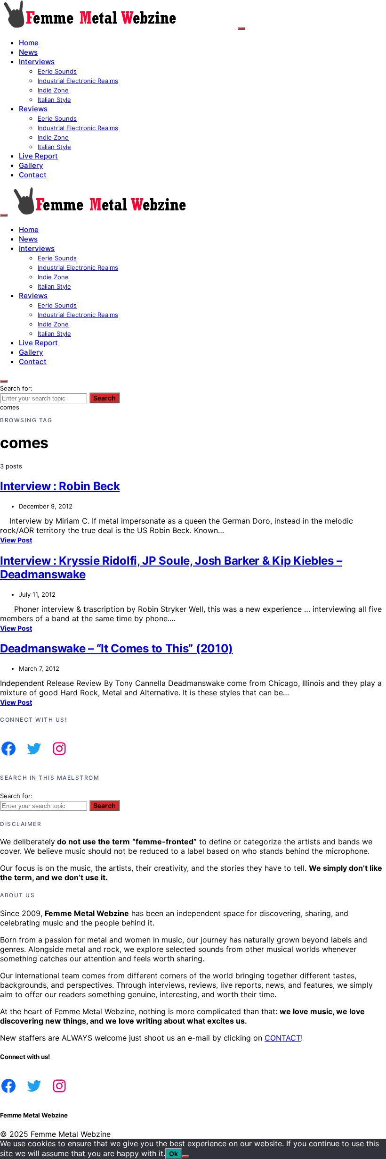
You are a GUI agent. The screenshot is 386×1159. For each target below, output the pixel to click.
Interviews (37, 61)
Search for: (16, 388)
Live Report (38, 155)
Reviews (33, 108)
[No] (185, 1156)
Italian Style (54, 99)
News (28, 52)
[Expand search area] (4, 215)
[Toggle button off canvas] (241, 28)
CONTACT (283, 1037)
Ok (173, 1154)
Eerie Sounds (57, 71)
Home (29, 42)
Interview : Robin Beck (60, 486)
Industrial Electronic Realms (78, 80)
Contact (33, 174)
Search (104, 398)
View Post (16, 540)
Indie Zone (53, 90)
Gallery (31, 165)
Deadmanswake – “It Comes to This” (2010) (116, 648)
